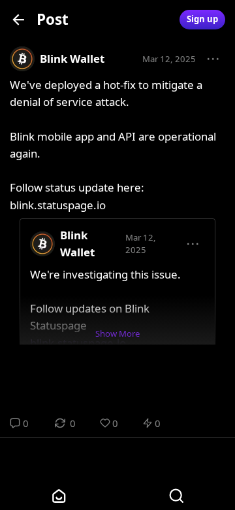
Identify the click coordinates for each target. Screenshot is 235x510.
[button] (213, 59)
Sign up (202, 19)
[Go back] (18, 19)
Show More (117, 333)
